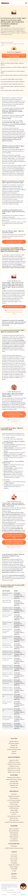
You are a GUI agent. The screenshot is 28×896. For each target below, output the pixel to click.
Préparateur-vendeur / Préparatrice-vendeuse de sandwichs (7, 674)
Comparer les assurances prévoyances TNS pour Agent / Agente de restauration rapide (14, 414)
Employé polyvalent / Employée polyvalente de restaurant (7, 681)
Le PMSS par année (13, 808)
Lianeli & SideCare (14, 840)
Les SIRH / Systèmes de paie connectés (14, 848)
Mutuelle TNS (14, 745)
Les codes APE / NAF (14, 802)
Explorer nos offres (14, 760)
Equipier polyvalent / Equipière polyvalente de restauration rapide (7, 725)
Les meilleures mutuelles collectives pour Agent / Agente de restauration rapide (14, 536)
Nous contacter (14, 859)
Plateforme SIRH (14, 781)
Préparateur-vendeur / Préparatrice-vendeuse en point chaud (7, 609)
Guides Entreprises (14, 798)
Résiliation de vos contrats (14, 772)
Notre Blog (14, 794)
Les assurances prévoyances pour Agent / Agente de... (13, 81)
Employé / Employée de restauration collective (7, 631)
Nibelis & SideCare (14, 836)
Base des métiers (14, 804)
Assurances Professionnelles (14, 749)
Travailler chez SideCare (14, 865)
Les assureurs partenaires (14, 806)
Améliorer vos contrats (14, 762)
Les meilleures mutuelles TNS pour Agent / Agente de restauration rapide (14, 542)
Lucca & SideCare (14, 834)
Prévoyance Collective (14, 743)
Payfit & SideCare (14, 833)
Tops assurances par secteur (14, 816)
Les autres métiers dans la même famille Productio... (12, 90)
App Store (14, 876)
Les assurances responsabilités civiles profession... (12, 79)
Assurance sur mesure (14, 766)
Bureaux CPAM (14, 810)
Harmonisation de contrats (14, 768)
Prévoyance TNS (14, 747)
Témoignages (14, 863)
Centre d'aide (14, 856)
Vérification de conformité (14, 770)
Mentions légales (14, 866)
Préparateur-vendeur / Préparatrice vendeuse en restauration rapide (7, 689)
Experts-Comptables (14, 829)
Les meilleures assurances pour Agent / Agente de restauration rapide (14, 55)
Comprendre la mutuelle (14, 547)
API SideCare (14, 846)
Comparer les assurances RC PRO (15, 306)
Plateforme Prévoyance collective (14, 779)
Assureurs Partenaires (14, 830)
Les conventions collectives (13, 800)
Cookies (14, 870)
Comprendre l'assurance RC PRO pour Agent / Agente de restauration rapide (14, 312)
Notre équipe (14, 860)
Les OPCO (13, 814)
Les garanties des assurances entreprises (14, 822)
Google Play (14, 878)
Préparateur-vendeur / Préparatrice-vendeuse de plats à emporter (7, 652)
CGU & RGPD (14, 869)
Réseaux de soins (14, 818)
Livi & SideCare (14, 838)
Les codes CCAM (14, 812)
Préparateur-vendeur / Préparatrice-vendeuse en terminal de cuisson (7, 667)
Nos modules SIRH (14, 783)
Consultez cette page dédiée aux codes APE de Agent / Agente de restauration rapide (14, 242)
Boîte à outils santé (14, 820)
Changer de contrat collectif (14, 764)
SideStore (14, 753)
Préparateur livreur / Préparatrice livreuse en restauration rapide (7, 645)
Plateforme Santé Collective (14, 777)
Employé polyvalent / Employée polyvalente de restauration (7, 718)
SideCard (14, 751)
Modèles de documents (14, 796)
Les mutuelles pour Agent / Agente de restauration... (12, 84)
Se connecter (14, 855)
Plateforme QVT (14, 785)
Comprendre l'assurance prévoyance (14, 420)
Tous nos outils (14, 787)
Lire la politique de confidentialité (7, 890)
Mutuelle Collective (14, 741)
